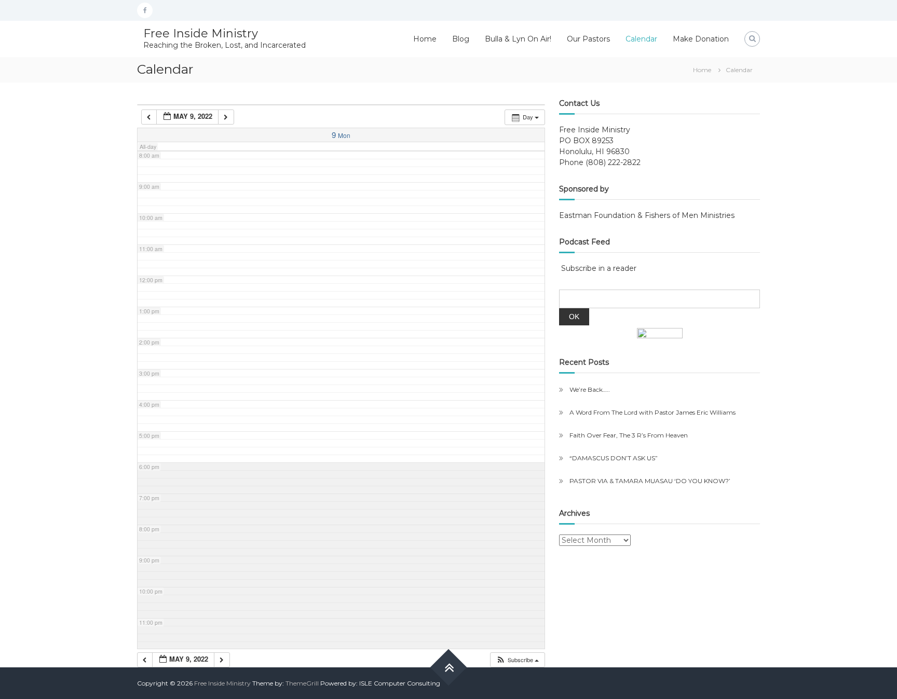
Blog (460, 39)
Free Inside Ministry (200, 33)
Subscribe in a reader (598, 268)
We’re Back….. (589, 389)
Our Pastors (588, 39)
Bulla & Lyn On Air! (518, 39)
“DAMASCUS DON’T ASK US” (613, 458)
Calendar (641, 39)
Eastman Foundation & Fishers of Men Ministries (647, 215)
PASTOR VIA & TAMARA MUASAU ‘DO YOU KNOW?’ (649, 481)
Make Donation (701, 39)
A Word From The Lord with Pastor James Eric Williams (652, 412)
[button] (517, 660)
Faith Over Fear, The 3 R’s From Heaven (628, 435)
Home (425, 39)
